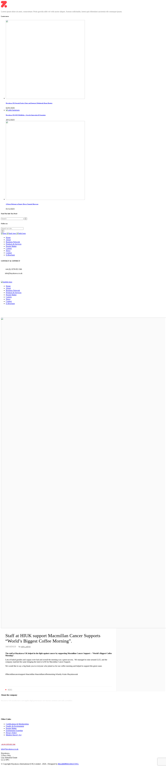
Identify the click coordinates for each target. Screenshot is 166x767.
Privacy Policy (11, 733)
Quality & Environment (15, 726)
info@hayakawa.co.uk (9, 749)
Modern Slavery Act (13, 735)
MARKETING (68, 764)
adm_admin (26, 646)
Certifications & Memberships (17, 724)
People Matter (11, 728)
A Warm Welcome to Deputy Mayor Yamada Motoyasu (22, 204)
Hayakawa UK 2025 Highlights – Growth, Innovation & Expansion (26, 115)
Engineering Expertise (14, 731)
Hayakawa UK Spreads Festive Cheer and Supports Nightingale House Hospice (29, 103)
